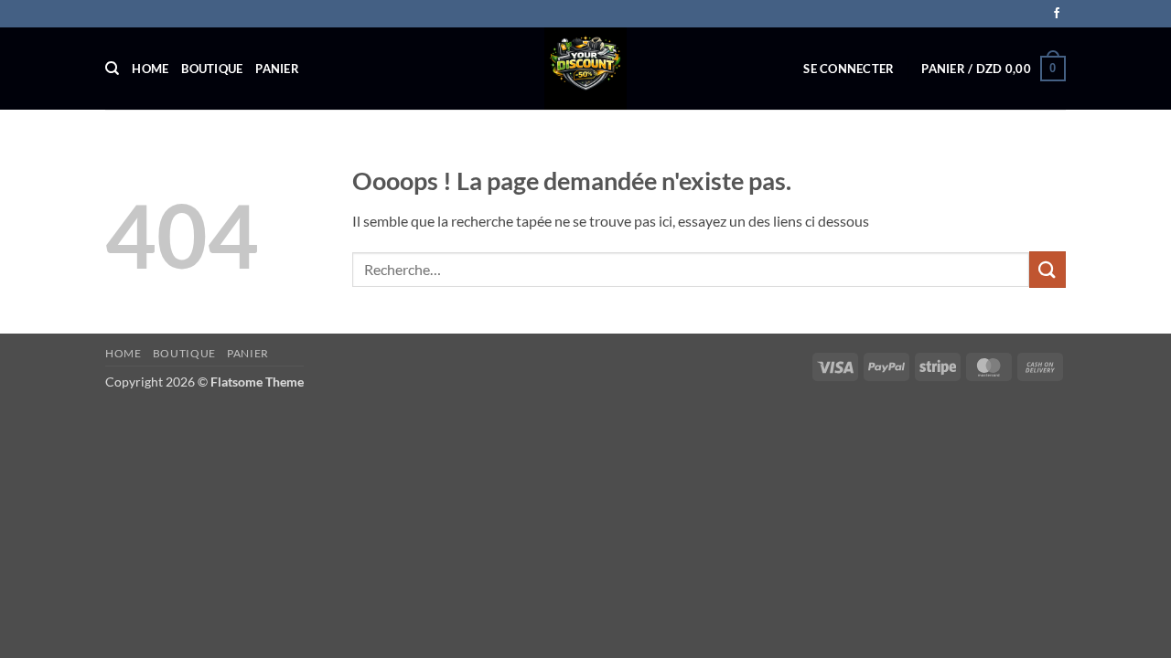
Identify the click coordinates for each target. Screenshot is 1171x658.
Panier (277, 68)
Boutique (211, 68)
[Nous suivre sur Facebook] (1056, 13)
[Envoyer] (1047, 269)
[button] (848, 68)
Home (150, 68)
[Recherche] (112, 68)
